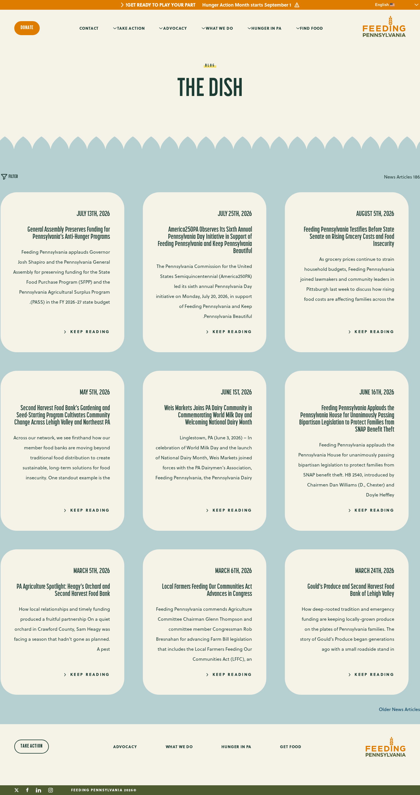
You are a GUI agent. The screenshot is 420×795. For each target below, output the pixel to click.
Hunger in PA (266, 28)
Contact (89, 28)
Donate (27, 28)
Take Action (131, 28)
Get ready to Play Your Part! (160, 5)
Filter (13, 177)
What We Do (219, 28)
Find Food (311, 28)
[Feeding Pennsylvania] (384, 26)
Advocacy (175, 28)
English (382, 5)
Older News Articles (399, 709)
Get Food (290, 746)
